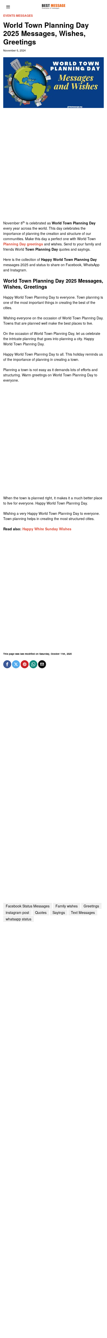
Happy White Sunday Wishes (46, 528)
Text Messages (83, 912)
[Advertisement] (53, 166)
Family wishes (66, 905)
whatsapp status (18, 918)
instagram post (17, 912)
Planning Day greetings (23, 243)
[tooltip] (7, 664)
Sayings (59, 912)
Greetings (91, 905)
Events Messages (18, 15)
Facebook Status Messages (28, 905)
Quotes (41, 912)
